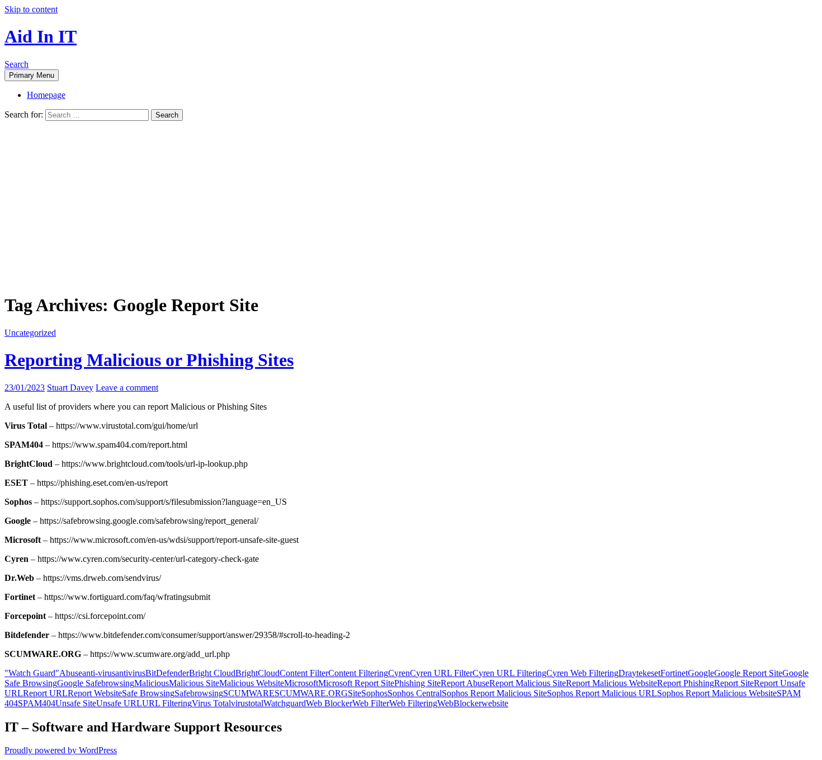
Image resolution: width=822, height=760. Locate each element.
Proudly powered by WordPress (60, 750)
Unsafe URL (119, 703)
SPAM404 (36, 703)
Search (16, 64)
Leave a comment (127, 387)
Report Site (734, 683)
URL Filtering (167, 703)
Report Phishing (685, 683)
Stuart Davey (70, 387)
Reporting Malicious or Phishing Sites (149, 360)
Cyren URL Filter (441, 673)
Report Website (95, 693)
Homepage (46, 95)
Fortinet (674, 673)
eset (653, 673)
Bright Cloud (212, 673)
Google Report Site (748, 673)
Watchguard (284, 703)
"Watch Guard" (31, 673)
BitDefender (167, 673)
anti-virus (98, 673)
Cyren (399, 673)
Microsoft (301, 683)
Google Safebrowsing (95, 683)
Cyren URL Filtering (509, 673)
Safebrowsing (198, 693)
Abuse (70, 673)
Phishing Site (417, 683)
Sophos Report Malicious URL (602, 693)
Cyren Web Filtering (582, 673)
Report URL (45, 693)
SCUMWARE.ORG (311, 693)
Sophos (374, 693)
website (494, 703)
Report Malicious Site (527, 683)
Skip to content (31, 9)
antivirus (130, 673)
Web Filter (370, 703)
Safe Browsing (148, 693)
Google (701, 673)
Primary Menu (31, 75)
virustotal (247, 703)
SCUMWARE (249, 693)
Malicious (151, 683)
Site (354, 693)
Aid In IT (40, 36)
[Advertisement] (411, 204)
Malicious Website (251, 683)
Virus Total (211, 703)
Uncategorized (30, 332)
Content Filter (304, 673)
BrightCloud (257, 673)
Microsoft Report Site (356, 683)
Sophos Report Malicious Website (717, 693)
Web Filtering (413, 703)
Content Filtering (358, 673)
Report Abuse (465, 683)
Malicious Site (194, 683)
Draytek (632, 673)
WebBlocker (459, 703)
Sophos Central (415, 693)
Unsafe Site (75, 703)
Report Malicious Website (611, 683)
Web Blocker (329, 703)
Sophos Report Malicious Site (494, 693)
